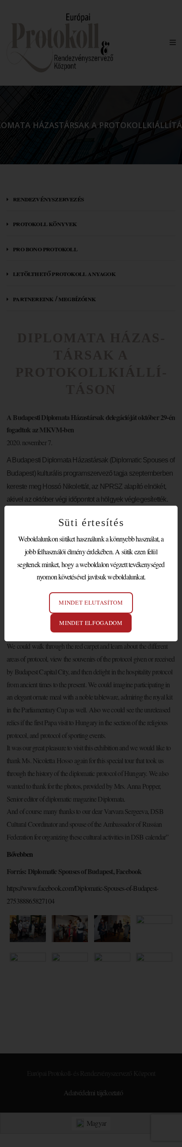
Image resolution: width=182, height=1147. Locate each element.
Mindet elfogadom (90, 623)
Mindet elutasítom (91, 602)
